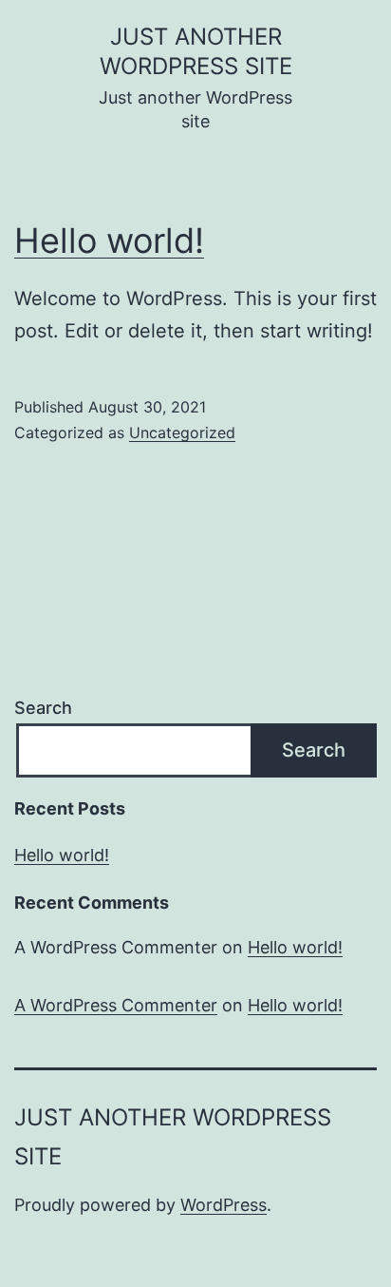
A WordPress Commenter (115, 1005)
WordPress (223, 1205)
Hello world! (109, 240)
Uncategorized (182, 432)
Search (43, 708)
